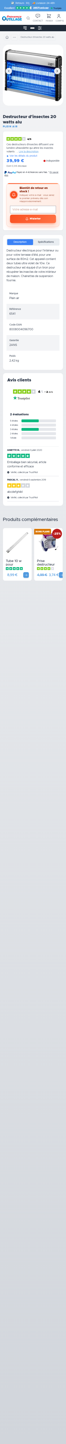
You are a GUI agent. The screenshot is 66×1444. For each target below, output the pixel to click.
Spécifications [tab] (46, 242)
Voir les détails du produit (23, 156)
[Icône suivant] (57, 71)
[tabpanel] (33, 268)
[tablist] (33, 242)
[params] (39, 28)
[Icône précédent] (9, 71)
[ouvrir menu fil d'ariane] (14, 37)
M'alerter (35, 219)
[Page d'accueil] (7, 37)
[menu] (25, 28)
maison (15, 276)
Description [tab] (20, 242)
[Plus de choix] (26, 575)
